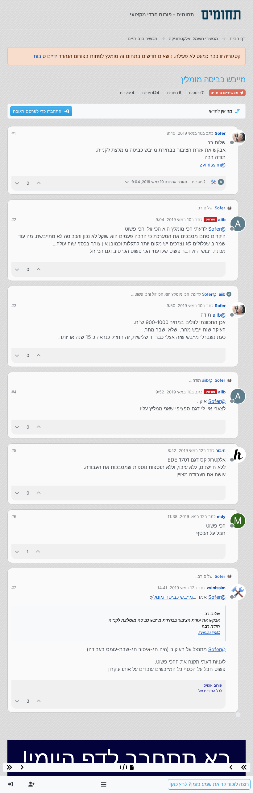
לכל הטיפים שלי (209, 690)
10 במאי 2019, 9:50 (184, 305)
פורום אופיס (213, 685)
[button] (103, 784)
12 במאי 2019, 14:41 (175, 587)
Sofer (220, 133)
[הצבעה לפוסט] (38, 183)
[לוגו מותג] (221, 14)
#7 (13, 587)
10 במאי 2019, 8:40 (184, 133)
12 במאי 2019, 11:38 (186, 516)
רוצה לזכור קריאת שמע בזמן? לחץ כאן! (209, 784)
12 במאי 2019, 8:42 (185, 450)
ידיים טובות (45, 56)
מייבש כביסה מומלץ (172, 597)
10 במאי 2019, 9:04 (173, 219)
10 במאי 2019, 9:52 (173, 391)
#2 (13, 219)
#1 (13, 133)
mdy (221, 516)
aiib (222, 219)
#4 (13, 391)
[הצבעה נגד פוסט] (17, 183)
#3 (13, 305)
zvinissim (216, 587)
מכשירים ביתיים (224, 92)
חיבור (221, 450)
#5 (13, 450)
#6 (13, 516)
